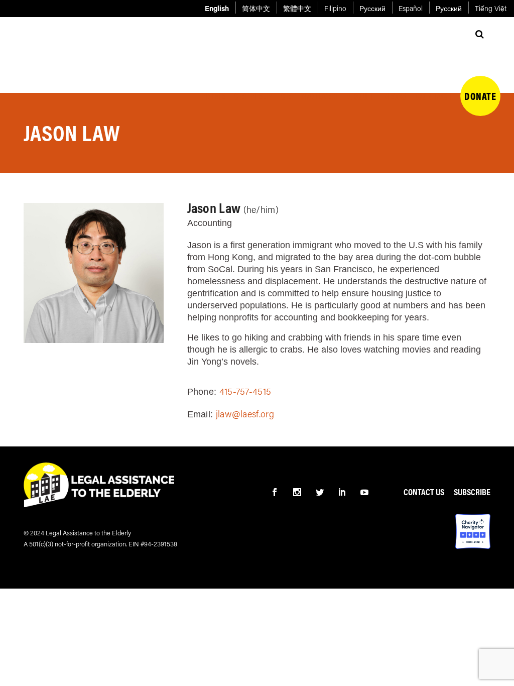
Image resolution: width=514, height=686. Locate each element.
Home (213, 64)
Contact (434, 64)
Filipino (335, 8)
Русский (372, 8)
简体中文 (256, 8)
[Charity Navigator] (472, 530)
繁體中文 (297, 8)
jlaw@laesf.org (245, 414)
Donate (480, 64)
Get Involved (309, 64)
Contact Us (424, 492)
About (360, 64)
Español (411, 8)
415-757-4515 (245, 391)
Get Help (253, 64)
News (395, 64)
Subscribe (472, 492)
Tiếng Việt (490, 8)
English (217, 8)
